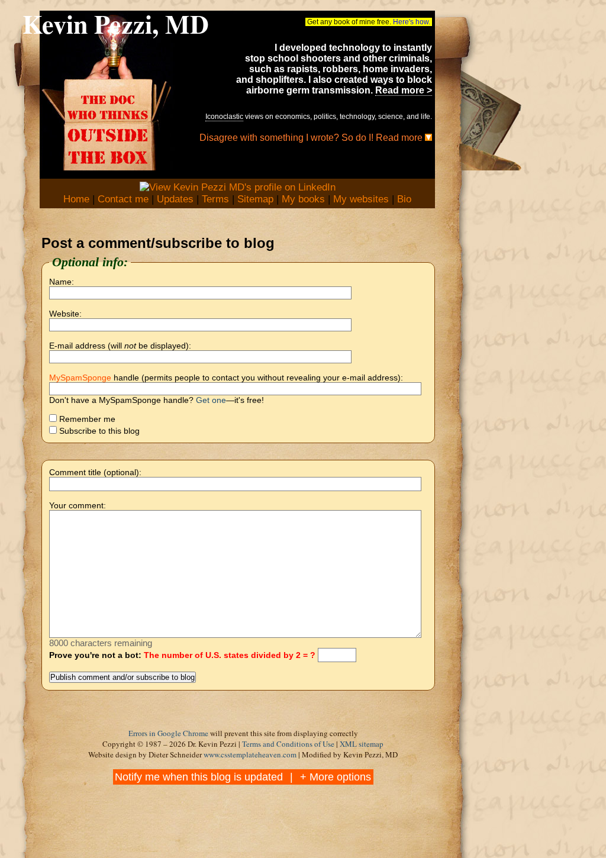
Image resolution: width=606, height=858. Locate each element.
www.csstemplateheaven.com (250, 754)
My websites (361, 199)
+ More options (335, 777)
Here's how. (411, 22)
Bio (404, 199)
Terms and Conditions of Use (288, 743)
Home (76, 199)
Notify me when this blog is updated (199, 777)
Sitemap (255, 199)
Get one (211, 400)
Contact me (123, 199)
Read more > (403, 90)
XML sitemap (361, 743)
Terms (215, 199)
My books (303, 199)
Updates (175, 199)
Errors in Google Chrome (168, 733)
